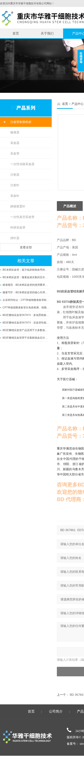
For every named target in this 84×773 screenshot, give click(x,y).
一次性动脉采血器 (22, 164)
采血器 (14, 143)
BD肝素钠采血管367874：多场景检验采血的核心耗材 (26, 315)
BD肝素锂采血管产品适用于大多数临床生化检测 (26, 330)
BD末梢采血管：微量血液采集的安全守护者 (26, 277)
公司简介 (56, 711)
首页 (15, 33)
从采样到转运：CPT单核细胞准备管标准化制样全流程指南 (26, 299)
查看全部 (26, 247)
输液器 (14, 132)
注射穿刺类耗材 (20, 122)
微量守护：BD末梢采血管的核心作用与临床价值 (26, 292)
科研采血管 (17, 227)
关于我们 (47, 33)
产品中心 (78, 104)
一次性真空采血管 (22, 217)
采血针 (14, 195)
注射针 (14, 185)
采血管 (14, 153)
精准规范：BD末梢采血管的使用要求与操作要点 (26, 284)
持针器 (14, 238)
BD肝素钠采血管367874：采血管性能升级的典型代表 (26, 322)
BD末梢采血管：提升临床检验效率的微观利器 (26, 269)
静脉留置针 (17, 206)
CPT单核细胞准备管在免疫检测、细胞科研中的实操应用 (26, 307)
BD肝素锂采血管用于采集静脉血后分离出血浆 (26, 337)
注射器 (14, 174)
